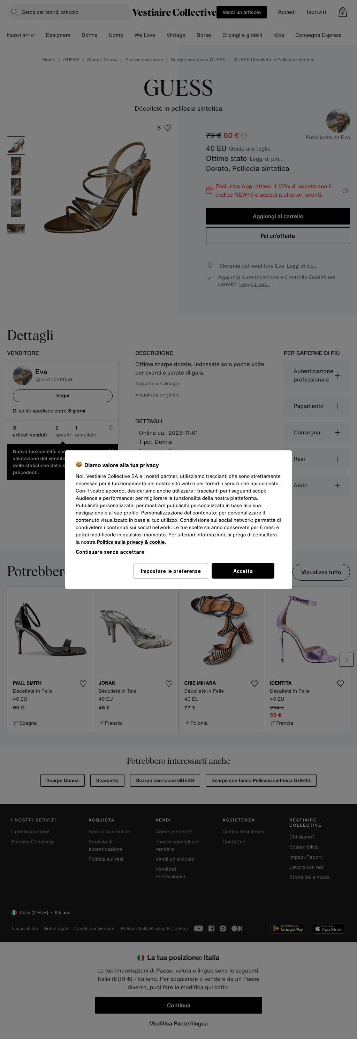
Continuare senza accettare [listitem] (110, 551)
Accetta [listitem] (243, 570)
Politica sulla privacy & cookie (131, 541)
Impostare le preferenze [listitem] (171, 570)
